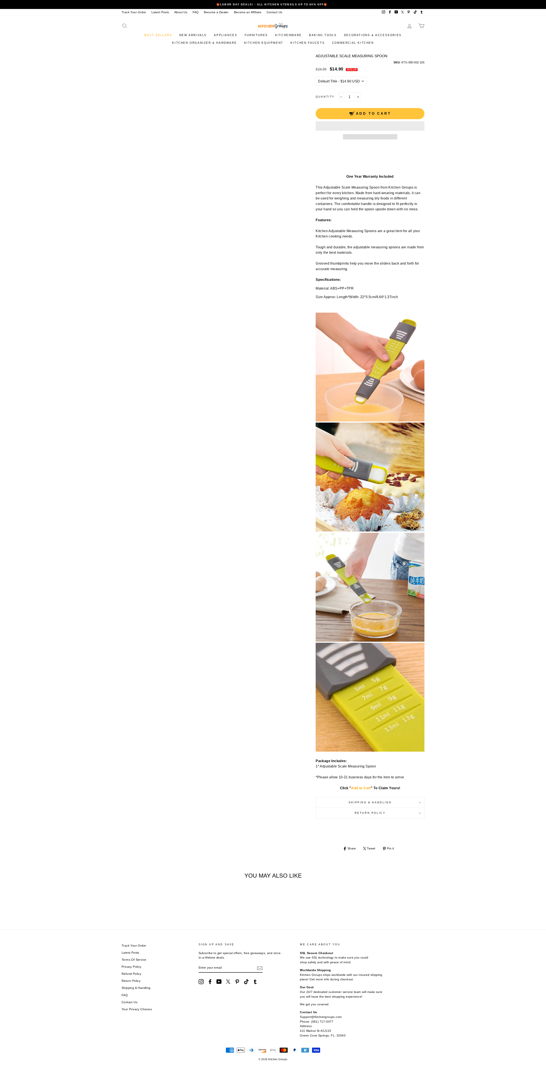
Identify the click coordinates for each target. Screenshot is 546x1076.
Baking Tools (323, 35)
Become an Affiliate (247, 12)
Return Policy (370, 812)
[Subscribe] (260, 968)
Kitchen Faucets (307, 42)
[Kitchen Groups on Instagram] (201, 981)
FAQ (196, 12)
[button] (370, 126)
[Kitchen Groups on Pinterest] (237, 981)
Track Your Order (134, 12)
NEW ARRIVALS (193, 35)
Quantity (325, 96)
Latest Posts (160, 12)
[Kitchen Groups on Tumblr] (255, 981)
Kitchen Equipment (263, 42)
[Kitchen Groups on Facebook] (210, 981)
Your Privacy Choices (137, 1009)
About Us (180, 12)
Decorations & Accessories (373, 35)
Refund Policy (131, 973)
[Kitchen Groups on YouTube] (219, 981)
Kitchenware (288, 35)
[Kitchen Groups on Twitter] (228, 981)
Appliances (225, 35)
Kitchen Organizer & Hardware (204, 42)
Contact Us (274, 12)
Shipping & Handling (370, 802)
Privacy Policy (131, 966)
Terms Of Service (134, 959)
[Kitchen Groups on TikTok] (246, 981)
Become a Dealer (216, 12)
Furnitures (256, 35)
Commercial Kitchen (353, 42)
